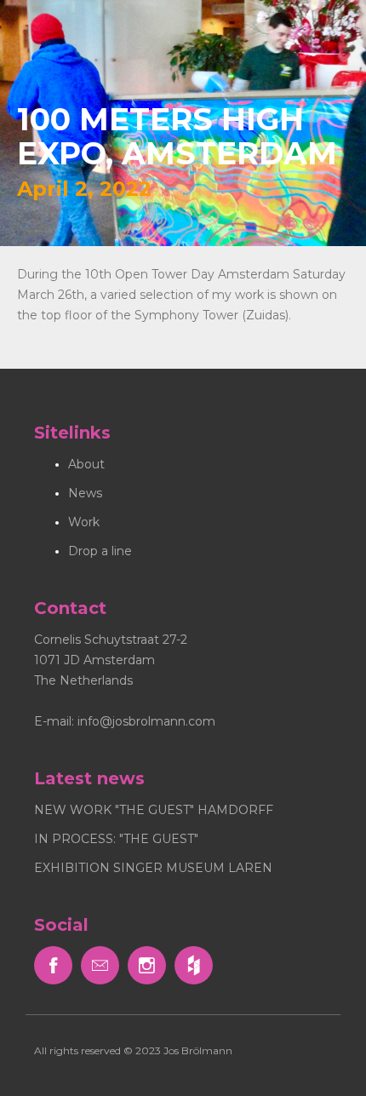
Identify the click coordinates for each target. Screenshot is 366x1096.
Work (84, 522)
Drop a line (100, 551)
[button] (340, 25)
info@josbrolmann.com (146, 721)
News (85, 493)
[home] (81, 17)
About (86, 464)
